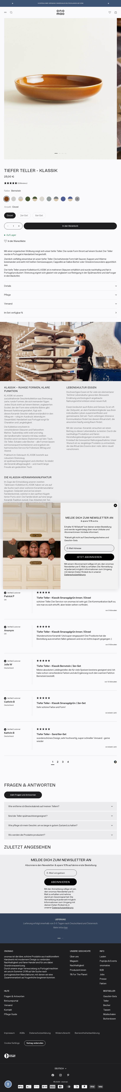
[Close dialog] (115, 505)
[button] (8, 1084)
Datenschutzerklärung (75, 574)
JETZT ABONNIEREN (89, 557)
